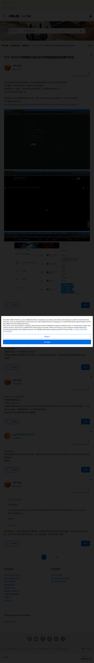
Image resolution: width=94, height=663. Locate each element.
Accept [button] (47, 342)
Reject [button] (47, 336)
